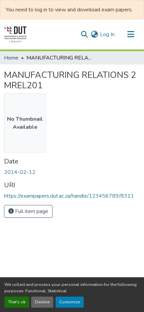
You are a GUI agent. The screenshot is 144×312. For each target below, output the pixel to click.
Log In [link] (107, 34)
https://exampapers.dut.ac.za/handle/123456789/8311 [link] (69, 196)
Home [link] (11, 58)
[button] (15, 34)
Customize (69, 302)
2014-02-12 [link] (19, 172)
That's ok (16, 302)
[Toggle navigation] (130, 34)
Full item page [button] (31, 211)
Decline (42, 302)
